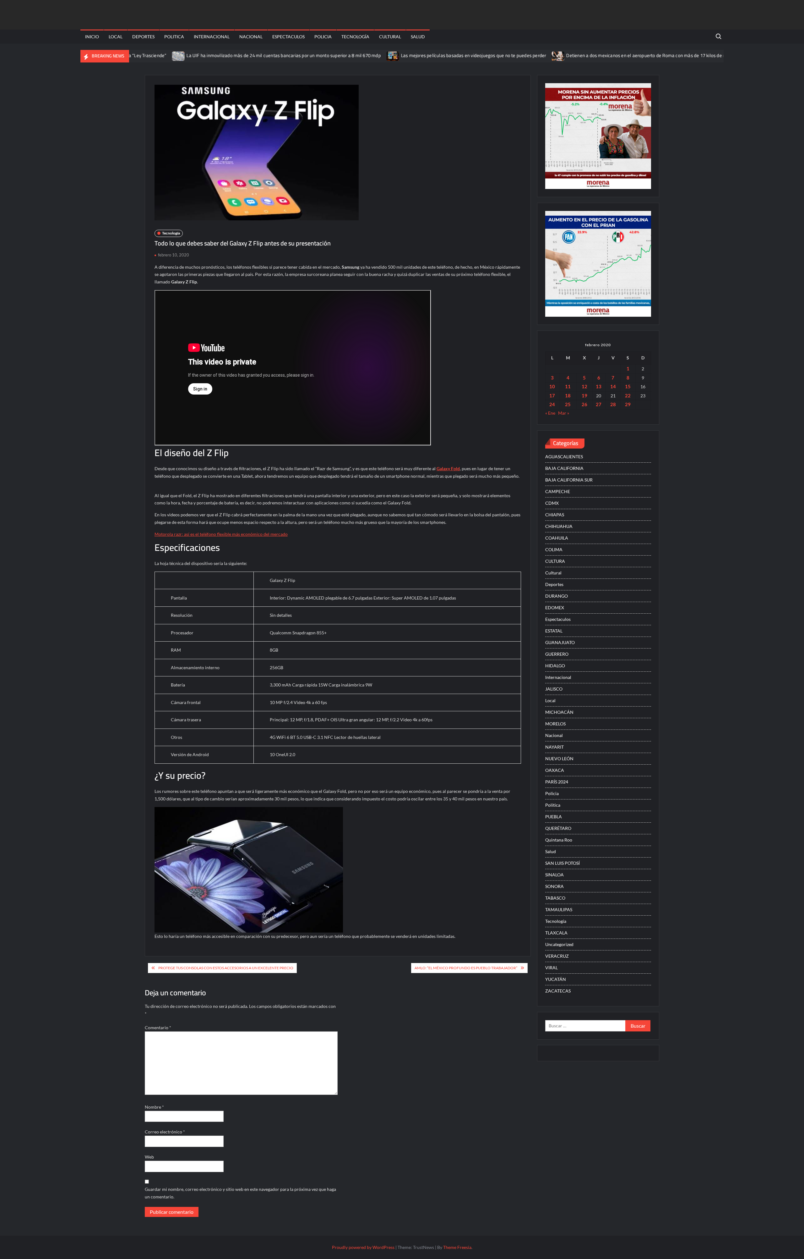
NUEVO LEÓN (559, 758)
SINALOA (554, 874)
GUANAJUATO (560, 642)
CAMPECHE (557, 491)
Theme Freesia (457, 1247)
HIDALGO (555, 665)
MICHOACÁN (559, 712)
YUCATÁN (555, 979)
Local (115, 36)
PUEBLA (553, 816)
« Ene (550, 413)
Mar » (563, 413)
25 (568, 404)
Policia (323, 36)
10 (552, 386)
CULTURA (555, 561)
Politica (174, 36)
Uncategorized (559, 944)
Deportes (143, 36)
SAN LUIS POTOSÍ (562, 863)
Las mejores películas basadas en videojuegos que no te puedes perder (433, 55)
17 (552, 395)
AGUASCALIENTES (564, 456)
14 (613, 386)
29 (628, 404)
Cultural (390, 36)
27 (598, 404)
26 (584, 404)
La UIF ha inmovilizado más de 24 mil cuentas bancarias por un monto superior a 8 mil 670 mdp (243, 55)
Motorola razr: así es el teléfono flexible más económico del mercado (221, 534)
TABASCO (555, 898)
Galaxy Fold (448, 468)
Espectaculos (288, 36)
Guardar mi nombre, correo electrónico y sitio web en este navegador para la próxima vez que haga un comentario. (240, 1192)
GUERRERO (556, 654)
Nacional (251, 36)
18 (568, 395)
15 (628, 386)
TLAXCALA (556, 932)
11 (568, 386)
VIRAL (551, 967)
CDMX (552, 503)
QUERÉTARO (558, 828)
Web (149, 1156)
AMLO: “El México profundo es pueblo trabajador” (466, 968)
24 (552, 404)
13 (598, 386)
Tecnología (355, 36)
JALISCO (553, 688)
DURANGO (556, 596)
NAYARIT (554, 747)
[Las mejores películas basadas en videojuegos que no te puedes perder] (353, 55)
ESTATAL (553, 630)
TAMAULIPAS (558, 909)
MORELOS (555, 723)
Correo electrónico (165, 1131)
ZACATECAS (558, 990)
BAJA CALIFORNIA (564, 468)
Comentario (158, 1027)
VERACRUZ (557, 956)
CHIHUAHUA (559, 526)
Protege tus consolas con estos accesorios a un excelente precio (225, 968)
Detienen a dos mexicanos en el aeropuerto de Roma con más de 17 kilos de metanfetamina (620, 55)
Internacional (212, 36)
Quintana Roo (558, 839)
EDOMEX (554, 607)
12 (584, 386)
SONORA (554, 886)
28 (613, 404)
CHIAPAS (554, 514)
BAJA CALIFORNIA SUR (569, 479)
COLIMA (553, 549)
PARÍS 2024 (556, 781)
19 (584, 395)
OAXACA (554, 770)
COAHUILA (556, 538)
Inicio (92, 36)
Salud (418, 36)
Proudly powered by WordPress (363, 1247)
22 (628, 395)
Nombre (154, 1107)
